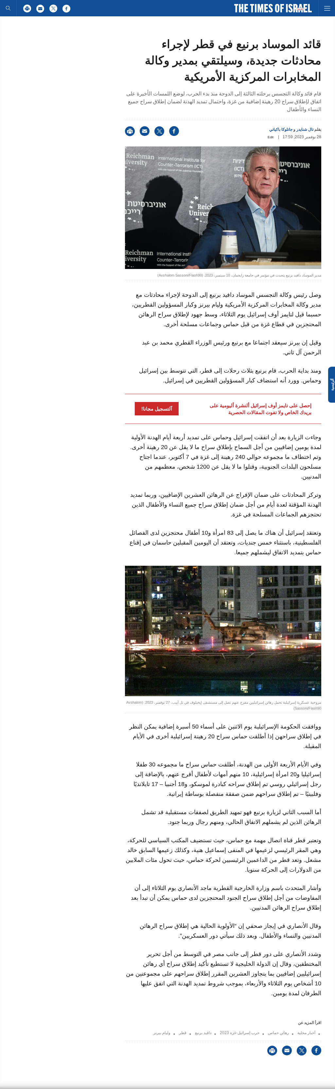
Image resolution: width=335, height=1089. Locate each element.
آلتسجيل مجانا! (156, 408)
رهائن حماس (278, 1032)
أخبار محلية (306, 1032)
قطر (182, 1032)
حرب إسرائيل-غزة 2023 (239, 1032)
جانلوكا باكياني (280, 129)
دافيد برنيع (203, 1032)
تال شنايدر (304, 129)
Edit (270, 137)
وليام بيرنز (161, 1032)
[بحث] (8, 8)
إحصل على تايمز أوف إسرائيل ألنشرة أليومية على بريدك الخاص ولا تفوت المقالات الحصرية (260, 409)
